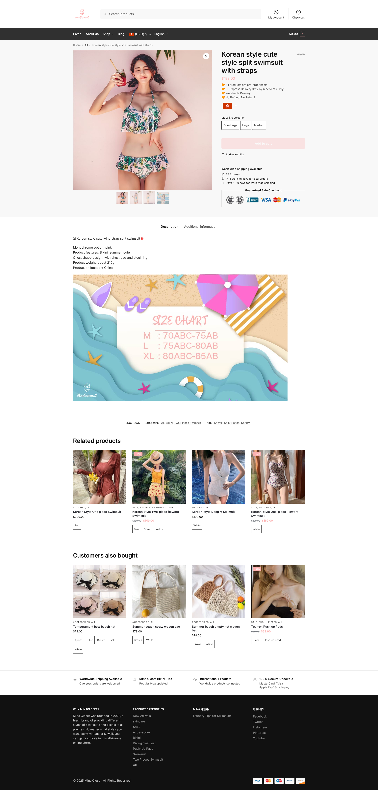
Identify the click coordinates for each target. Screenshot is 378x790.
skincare (139, 721)
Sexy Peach (231, 422)
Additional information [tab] (200, 226)
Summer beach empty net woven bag (216, 628)
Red (77, 525)
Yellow (160, 529)
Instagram (260, 727)
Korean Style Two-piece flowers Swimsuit (155, 514)
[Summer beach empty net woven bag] (218, 592)
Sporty (245, 422)
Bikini (169, 422)
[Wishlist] (120, 456)
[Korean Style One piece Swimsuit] (100, 477)
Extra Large (230, 125)
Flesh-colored (272, 640)
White (197, 525)
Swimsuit (79, 507)
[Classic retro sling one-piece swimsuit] (299, 55)
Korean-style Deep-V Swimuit (213, 512)
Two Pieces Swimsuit (187, 422)
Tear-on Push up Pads (267, 626)
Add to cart (263, 143)
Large (245, 125)
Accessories (81, 622)
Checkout (298, 17)
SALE (135, 507)
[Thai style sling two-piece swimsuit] (303, 55)
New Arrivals (142, 716)
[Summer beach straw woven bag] (159, 592)
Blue (136, 529)
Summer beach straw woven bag (156, 626)
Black (256, 640)
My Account (276, 17)
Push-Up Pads (268, 622)
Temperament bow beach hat (94, 626)
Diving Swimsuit (144, 743)
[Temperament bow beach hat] (100, 592)
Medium (259, 125)
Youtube (259, 738)
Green (147, 529)
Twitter (258, 722)
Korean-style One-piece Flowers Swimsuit (274, 514)
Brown (101, 640)
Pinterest (259, 733)
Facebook (260, 716)
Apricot (79, 640)
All (86, 45)
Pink (112, 640)
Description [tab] (169, 226)
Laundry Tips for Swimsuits (212, 716)
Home (77, 45)
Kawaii (218, 422)
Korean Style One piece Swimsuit (97, 512)
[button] (297, 34)
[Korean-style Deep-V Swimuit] (218, 477)
